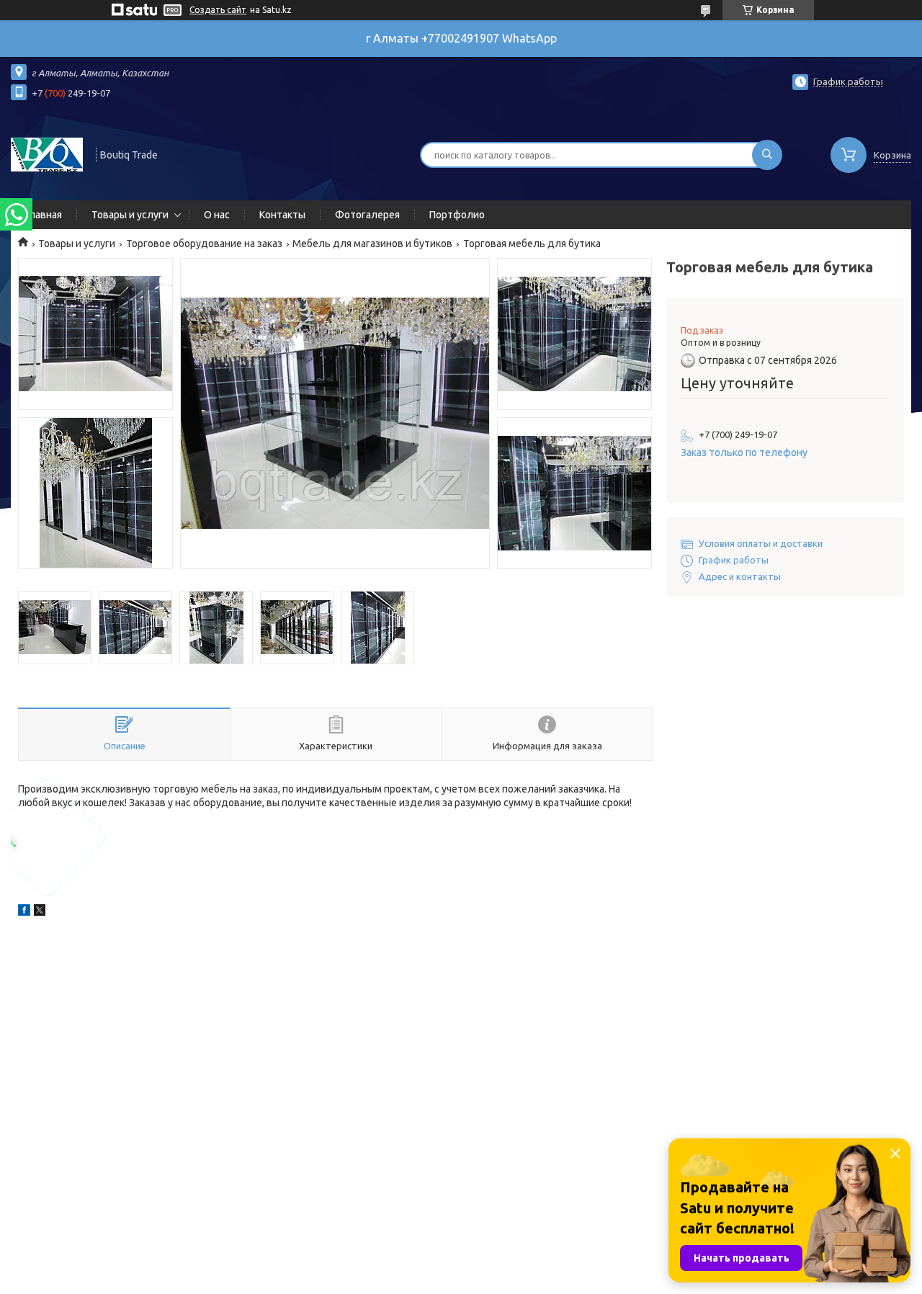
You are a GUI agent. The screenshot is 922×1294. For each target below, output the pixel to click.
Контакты (282, 215)
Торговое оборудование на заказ (204, 243)
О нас (217, 215)
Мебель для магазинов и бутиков (372, 243)
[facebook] (24, 912)
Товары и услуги (130, 215)
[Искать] (767, 155)
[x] (39, 912)
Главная (43, 215)
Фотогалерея (367, 215)
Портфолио (457, 215)
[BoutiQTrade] (47, 153)
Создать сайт (217, 9)
